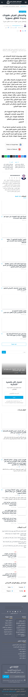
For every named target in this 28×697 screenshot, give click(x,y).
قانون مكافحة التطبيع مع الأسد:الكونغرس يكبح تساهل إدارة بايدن (14, 312)
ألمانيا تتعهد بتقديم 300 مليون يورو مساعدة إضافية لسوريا (14, 531)
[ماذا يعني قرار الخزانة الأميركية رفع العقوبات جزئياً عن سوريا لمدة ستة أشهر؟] (14, 324)
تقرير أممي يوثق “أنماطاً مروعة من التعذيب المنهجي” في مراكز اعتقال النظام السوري (15, 491)
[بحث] (2, 2)
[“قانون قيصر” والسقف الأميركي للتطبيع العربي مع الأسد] (14, 279)
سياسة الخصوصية (12, 403)
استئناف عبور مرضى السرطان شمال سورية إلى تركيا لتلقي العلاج (20, 165)
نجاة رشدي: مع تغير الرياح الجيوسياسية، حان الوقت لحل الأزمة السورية (9, 503)
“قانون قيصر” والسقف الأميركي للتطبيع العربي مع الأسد (15, 289)
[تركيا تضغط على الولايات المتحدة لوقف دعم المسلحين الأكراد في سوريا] (22, 554)
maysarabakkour (16, 25)
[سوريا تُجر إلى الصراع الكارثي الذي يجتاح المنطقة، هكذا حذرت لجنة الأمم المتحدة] (22, 520)
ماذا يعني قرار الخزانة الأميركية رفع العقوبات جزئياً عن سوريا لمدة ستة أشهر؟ (16, 335)
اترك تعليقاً (13, 344)
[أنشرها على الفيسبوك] (25, 31)
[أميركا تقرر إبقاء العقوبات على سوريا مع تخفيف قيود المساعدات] (14, 207)
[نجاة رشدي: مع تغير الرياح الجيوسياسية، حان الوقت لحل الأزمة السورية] (22, 504)
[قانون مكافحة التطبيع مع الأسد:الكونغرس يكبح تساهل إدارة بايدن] (14, 301)
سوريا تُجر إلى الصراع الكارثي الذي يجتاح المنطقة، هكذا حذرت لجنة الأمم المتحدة (9, 519)
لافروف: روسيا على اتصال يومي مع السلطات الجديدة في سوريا (14, 546)
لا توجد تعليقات (12, 27)
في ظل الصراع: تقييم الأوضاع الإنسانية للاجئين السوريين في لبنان (14, 432)
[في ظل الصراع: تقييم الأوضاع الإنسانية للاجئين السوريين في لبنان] (14, 421)
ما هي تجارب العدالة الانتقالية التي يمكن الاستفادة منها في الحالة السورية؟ (14, 542)
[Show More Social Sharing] (18, 31)
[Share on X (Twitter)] (23, 31)
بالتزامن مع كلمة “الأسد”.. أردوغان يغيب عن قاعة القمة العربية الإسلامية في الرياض (9, 565)
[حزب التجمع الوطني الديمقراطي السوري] (14, 2)
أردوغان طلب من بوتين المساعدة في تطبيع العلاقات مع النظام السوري (9, 575)
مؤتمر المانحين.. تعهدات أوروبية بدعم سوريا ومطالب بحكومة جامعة (15, 534)
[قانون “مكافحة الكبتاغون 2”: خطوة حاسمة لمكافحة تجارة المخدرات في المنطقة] (14, 230)
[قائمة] (26, 2)
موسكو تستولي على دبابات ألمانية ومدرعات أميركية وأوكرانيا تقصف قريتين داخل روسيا (8, 166)
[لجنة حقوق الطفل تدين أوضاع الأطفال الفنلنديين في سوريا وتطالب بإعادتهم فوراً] (22, 512)
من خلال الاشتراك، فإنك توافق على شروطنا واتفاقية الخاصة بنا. (14, 401)
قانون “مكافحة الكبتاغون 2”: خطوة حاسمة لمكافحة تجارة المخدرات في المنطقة (16, 241)
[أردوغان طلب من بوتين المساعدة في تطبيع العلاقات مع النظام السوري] (22, 574)
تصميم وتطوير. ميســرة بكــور (9, 691)
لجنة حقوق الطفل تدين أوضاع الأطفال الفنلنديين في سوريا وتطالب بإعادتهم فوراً (9, 511)
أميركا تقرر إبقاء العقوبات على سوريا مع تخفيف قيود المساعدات (15, 217)
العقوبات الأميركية (22, 11)
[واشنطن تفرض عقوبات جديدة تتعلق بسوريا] (14, 41)
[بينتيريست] (20, 31)
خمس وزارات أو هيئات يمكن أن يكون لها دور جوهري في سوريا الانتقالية (14, 538)
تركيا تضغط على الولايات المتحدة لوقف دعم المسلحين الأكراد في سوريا (9, 555)
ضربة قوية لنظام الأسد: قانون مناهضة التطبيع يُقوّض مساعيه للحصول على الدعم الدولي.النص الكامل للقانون (14, 265)
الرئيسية (17, 6)
